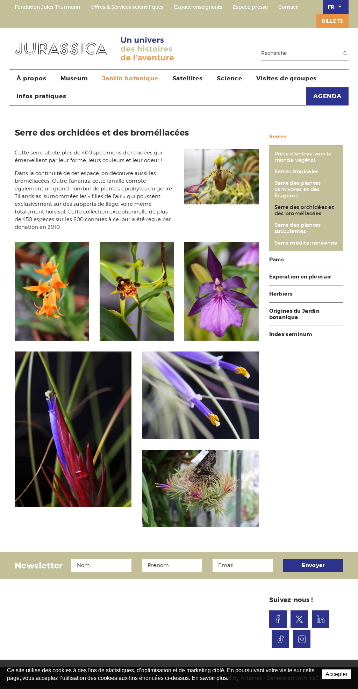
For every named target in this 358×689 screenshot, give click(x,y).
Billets (332, 21)
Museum (74, 78)
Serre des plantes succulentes (297, 228)
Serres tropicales (296, 171)
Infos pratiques (41, 96)
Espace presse (250, 7)
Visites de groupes (286, 78)
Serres (278, 136)
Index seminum (291, 334)
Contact (288, 7)
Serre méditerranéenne (306, 243)
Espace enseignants (198, 7)
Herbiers (281, 293)
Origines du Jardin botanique (294, 314)
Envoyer (313, 565)
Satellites (187, 78)
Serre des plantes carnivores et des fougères (297, 189)
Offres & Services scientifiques (127, 7)
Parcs (276, 259)
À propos (31, 78)
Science (229, 78)
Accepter (336, 674)
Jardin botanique (130, 78)
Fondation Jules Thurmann (47, 7)
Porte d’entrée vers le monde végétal (303, 157)
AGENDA (327, 96)
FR (331, 7)
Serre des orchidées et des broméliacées (304, 210)
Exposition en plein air (300, 276)
